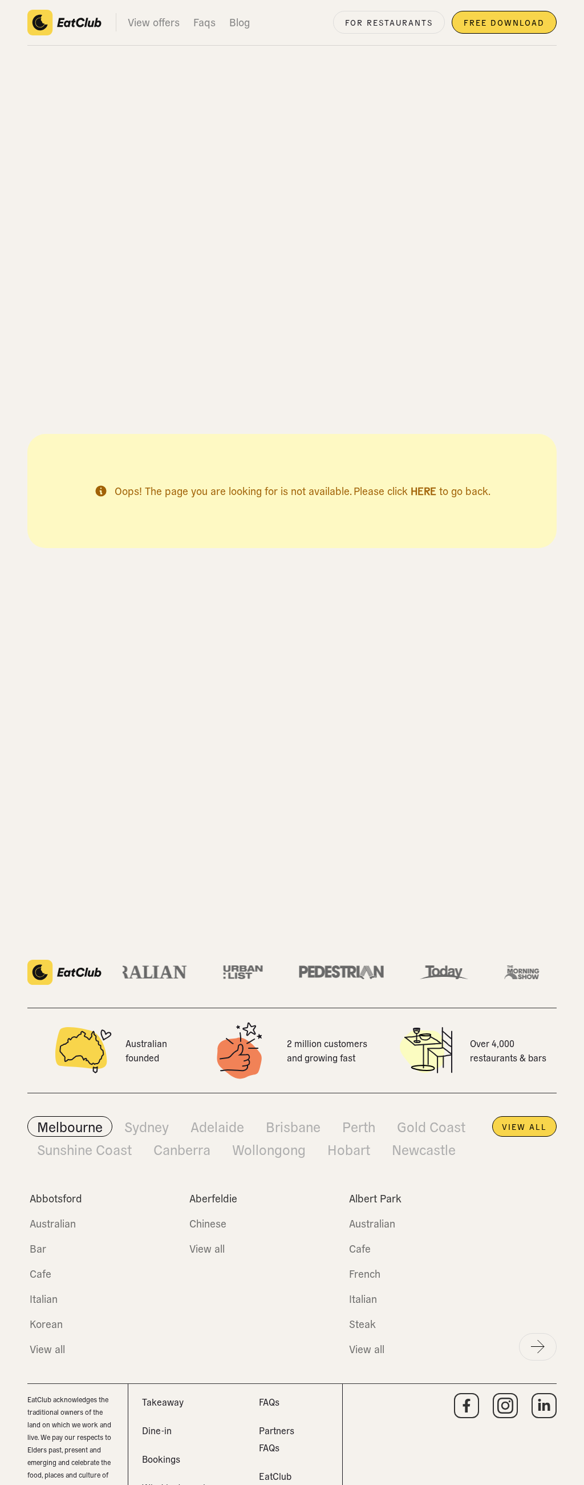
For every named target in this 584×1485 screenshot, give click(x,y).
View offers (154, 22)
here (423, 490)
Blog (239, 22)
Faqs (204, 22)
